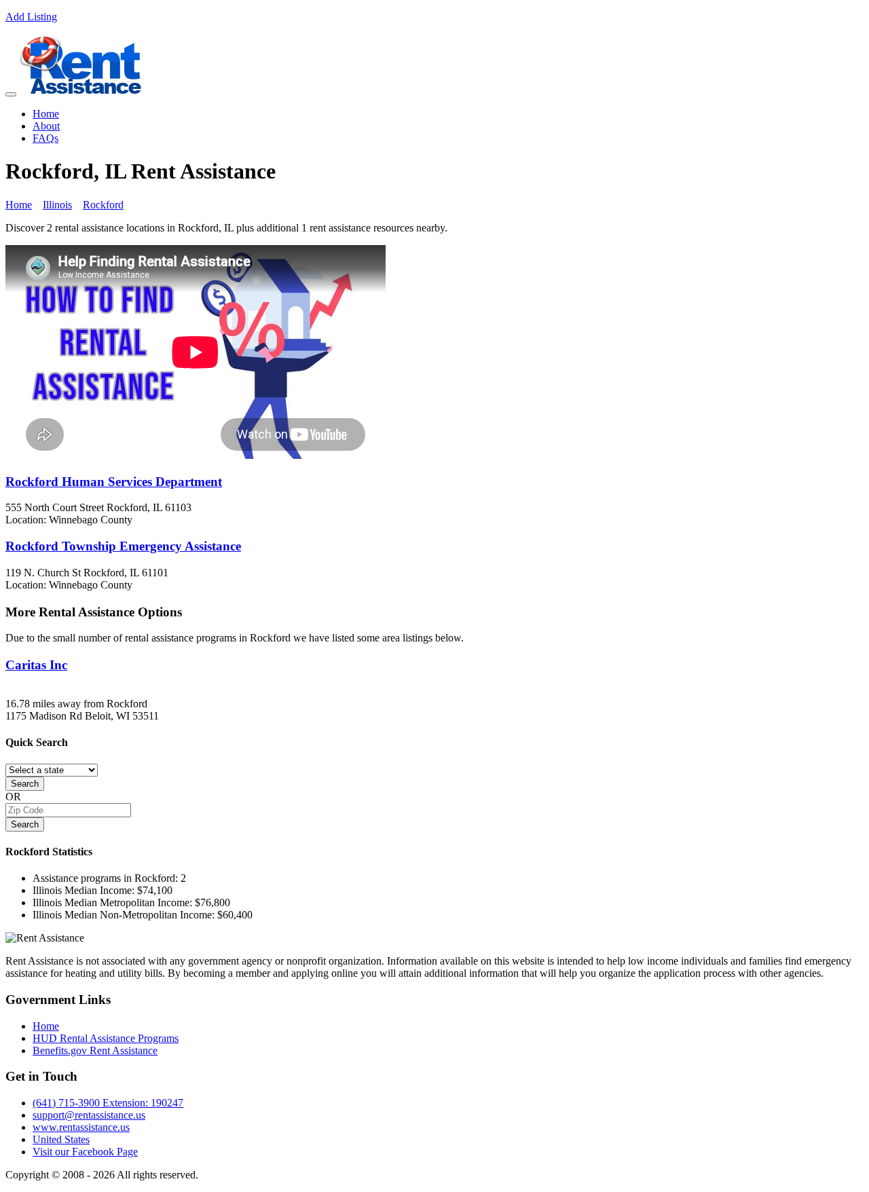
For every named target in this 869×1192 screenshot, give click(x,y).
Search (25, 784)
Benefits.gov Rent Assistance (95, 1050)
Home (46, 113)
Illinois (57, 204)
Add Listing (31, 16)
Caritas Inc (36, 665)
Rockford (103, 204)
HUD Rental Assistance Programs (106, 1038)
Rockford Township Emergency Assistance (123, 546)
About (46, 126)
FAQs (45, 138)
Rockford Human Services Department (113, 481)
